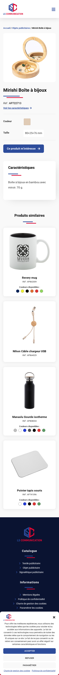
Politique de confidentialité (43, 671)
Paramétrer (29, 665)
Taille (6, 132)
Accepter (29, 651)
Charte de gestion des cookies (17, 671)
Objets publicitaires (21, 28)
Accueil (6, 28)
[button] (54, 617)
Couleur (7, 121)
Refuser (29, 658)
